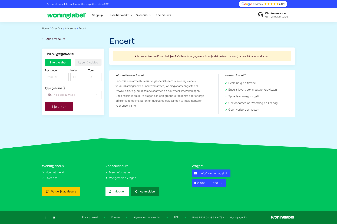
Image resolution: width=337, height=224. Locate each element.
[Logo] (67, 15)
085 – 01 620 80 (211, 183)
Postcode (51, 70)
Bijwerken (58, 106)
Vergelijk (97, 15)
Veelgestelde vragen (122, 178)
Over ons (141, 15)
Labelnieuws (162, 15)
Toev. (91, 70)
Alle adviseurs (55, 39)
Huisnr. (74, 70)
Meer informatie (119, 172)
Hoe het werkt (119, 15)
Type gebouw (55, 88)
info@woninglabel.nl (213, 173)
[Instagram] (54, 217)
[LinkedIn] (46, 217)
